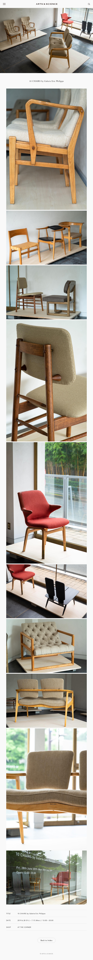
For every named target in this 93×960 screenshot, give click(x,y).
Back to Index (46, 940)
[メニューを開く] (4, 4)
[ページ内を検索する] (89, 4)
